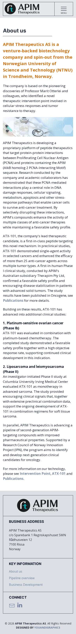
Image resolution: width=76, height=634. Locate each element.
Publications (13, 300)
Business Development (26, 584)
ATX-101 (59, 473)
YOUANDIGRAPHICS (47, 627)
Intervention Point (35, 473)
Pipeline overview (21, 578)
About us (15, 571)
